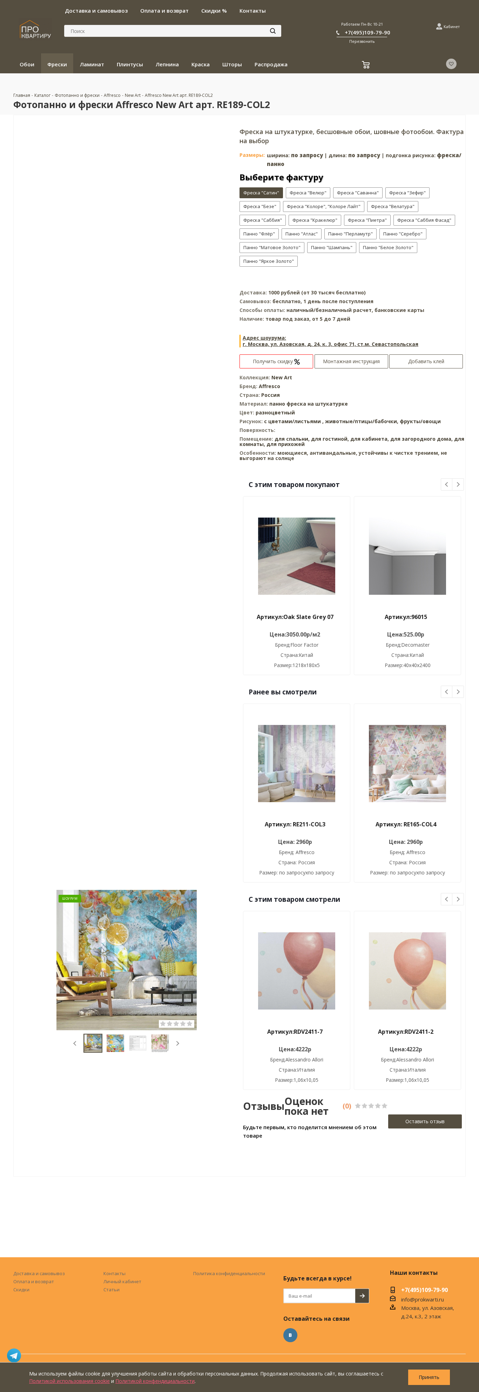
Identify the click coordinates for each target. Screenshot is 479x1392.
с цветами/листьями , (294, 421)
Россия (270, 395)
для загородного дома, (421, 438)
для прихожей (286, 444)
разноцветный (275, 412)
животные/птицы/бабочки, (362, 421)
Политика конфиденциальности (229, 1273)
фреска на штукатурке (317, 403)
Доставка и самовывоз (39, 1273)
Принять (429, 1377)
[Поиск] (272, 31)
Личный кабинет (122, 1281)
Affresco (269, 386)
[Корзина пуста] (366, 65)
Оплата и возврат (33, 1281)
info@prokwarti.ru (422, 1299)
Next (178, 1043)
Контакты (114, 1273)
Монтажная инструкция (351, 361)
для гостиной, (330, 438)
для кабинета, (369, 438)
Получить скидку (273, 361)
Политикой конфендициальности (155, 1381)
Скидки (21, 1289)
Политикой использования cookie (69, 1381)
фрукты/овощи (420, 421)
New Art (281, 377)
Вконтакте (290, 1335)
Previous (75, 1043)
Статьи (111, 1289)
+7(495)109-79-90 (367, 32)
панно (277, 403)
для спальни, (292, 438)
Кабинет (452, 26)
